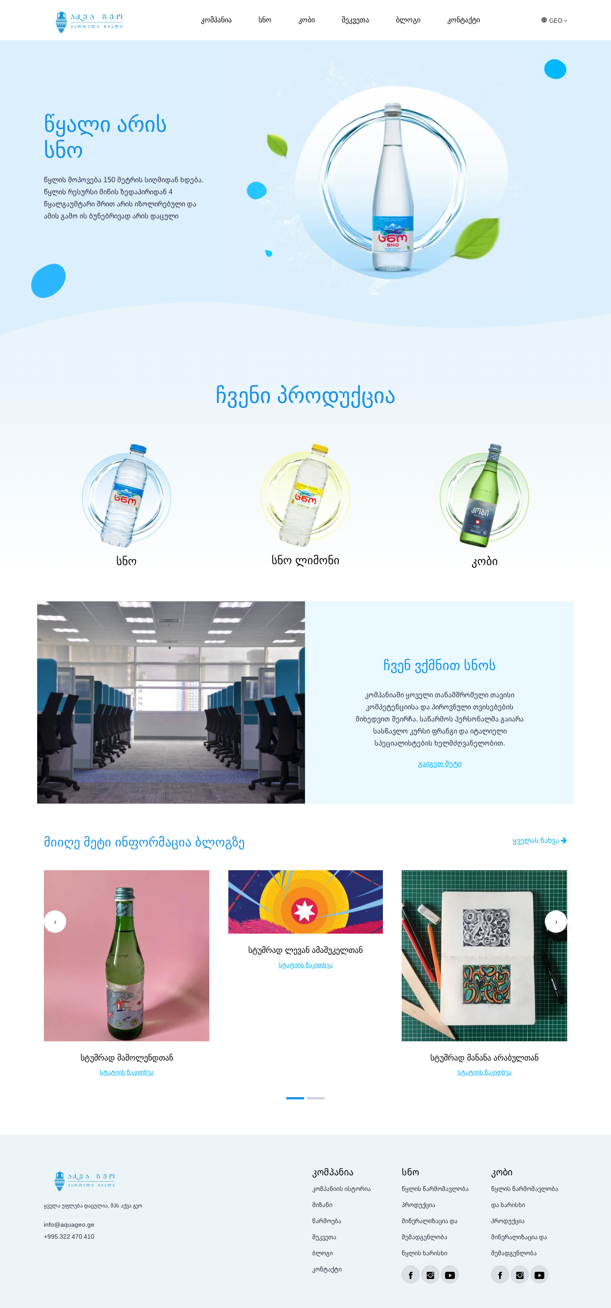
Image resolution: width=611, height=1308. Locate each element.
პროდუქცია (418, 1204)
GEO (556, 21)
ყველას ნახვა (537, 840)
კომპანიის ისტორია (341, 1188)
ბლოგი (408, 20)
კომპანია (216, 20)
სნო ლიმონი (305, 560)
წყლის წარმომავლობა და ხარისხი (524, 1196)
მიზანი (322, 1204)
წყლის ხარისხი (424, 1253)
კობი (306, 20)
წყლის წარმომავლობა (435, 1188)
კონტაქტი (463, 20)
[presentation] (55, 921)
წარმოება (326, 1220)
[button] (295, 1098)
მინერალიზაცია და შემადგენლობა (430, 1228)
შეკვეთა (355, 20)
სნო (265, 20)
